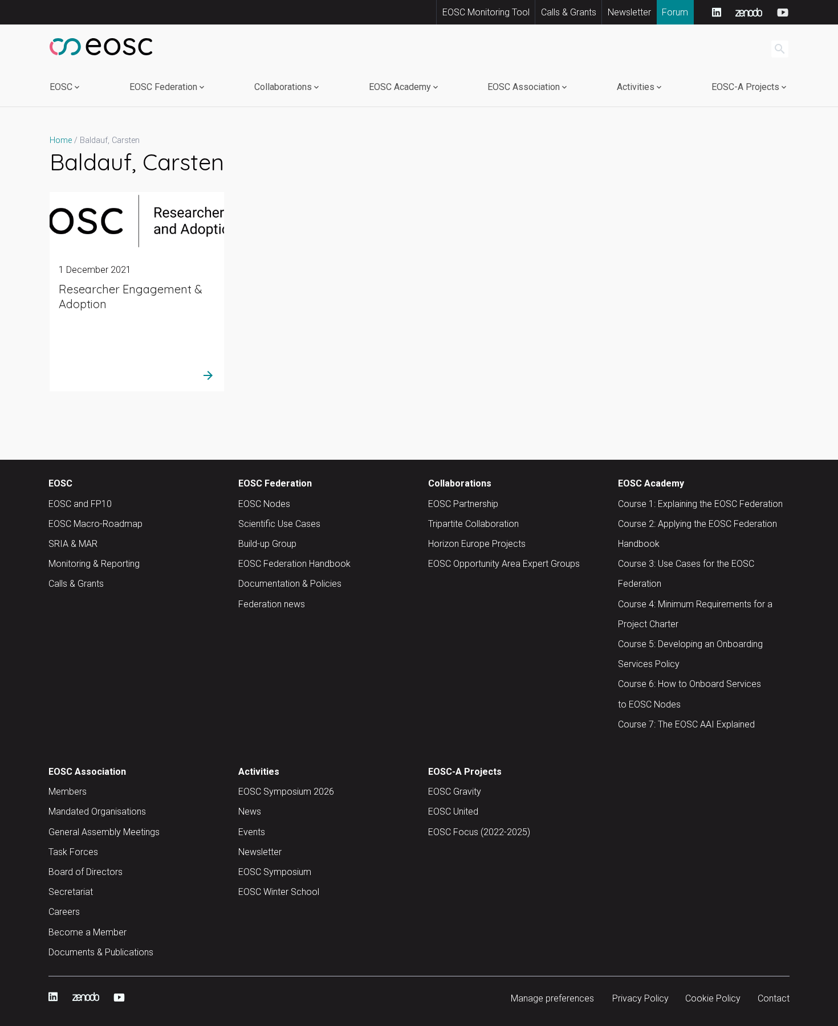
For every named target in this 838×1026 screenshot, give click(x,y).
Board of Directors (85, 871)
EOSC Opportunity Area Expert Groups (504, 563)
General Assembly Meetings (104, 832)
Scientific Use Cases (279, 523)
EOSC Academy (400, 86)
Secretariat (70, 891)
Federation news (271, 604)
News (249, 811)
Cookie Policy (713, 998)
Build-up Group (267, 543)
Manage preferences (552, 998)
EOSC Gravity (454, 791)
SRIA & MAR (72, 543)
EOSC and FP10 (80, 503)
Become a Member (87, 932)
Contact (774, 998)
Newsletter (629, 12)
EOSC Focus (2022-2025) (479, 832)
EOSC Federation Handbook (294, 563)
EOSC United (453, 811)
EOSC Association (523, 86)
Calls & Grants (568, 12)
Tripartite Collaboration (473, 523)
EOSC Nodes (264, 503)
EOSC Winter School (278, 891)
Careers (64, 911)
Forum (675, 12)
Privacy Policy (640, 998)
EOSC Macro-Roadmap (95, 523)
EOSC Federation (163, 86)
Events (251, 832)
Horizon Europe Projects (477, 543)
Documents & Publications (100, 952)
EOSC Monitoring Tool (486, 12)
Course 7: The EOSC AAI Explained (686, 724)
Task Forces (73, 852)
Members (67, 791)
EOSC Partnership (463, 503)
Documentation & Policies (289, 583)
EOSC (61, 86)
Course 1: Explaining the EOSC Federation (700, 503)
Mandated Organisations (97, 811)
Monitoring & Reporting (94, 563)
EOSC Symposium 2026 (286, 791)
